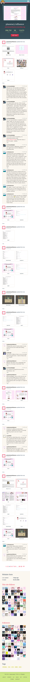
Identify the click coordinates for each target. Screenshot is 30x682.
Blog (17, 677)
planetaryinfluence (11, 41)
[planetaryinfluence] (3, 42)
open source (12, 674)
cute (12, 666)
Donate (9, 677)
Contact (17, 679)
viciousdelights (11, 86)
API (21, 677)
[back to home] (2, 2)
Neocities (7, 674)
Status (25, 677)
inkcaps (9, 352)
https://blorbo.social (11, 139)
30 (21, 566)
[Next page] (24, 566)
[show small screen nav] (28, 1)
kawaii (16, 666)
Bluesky (23, 674)
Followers (6, 623)
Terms (12, 679)
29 (19, 566)
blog (20, 666)
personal (5, 666)
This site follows (8, 585)
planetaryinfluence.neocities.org (15, 27)
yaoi (9, 666)
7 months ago (8, 388)
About (4, 677)
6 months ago (8, 43)
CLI (13, 677)
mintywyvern (10, 152)
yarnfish (9, 435)
